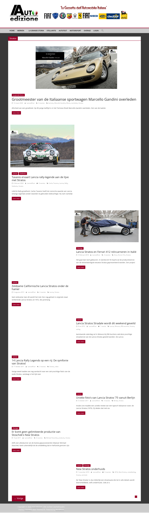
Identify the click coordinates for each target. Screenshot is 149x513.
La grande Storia (36, 30)
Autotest (63, 30)
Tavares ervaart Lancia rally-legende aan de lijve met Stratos (40, 178)
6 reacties (39, 438)
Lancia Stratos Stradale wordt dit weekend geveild (105, 323)
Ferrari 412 (121, 255)
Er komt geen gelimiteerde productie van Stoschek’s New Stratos (36, 433)
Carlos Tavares (54, 183)
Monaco (117, 326)
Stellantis (51, 30)
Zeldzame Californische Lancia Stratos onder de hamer (40, 287)
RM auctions (125, 326)
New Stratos (123, 472)
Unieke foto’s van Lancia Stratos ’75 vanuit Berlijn (105, 397)
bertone (50, 103)
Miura (68, 103)
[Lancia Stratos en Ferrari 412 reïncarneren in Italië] (107, 212)
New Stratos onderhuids (90, 469)
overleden (74, 103)
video (56, 367)
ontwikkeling (132, 472)
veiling (78, 329)
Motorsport (75, 30)
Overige (87, 30)
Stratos (81, 103)
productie (61, 438)
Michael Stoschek (52, 438)
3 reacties (106, 401)
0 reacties (41, 183)
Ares (115, 255)
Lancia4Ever (31, 103)
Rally (66, 183)
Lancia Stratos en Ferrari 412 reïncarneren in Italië (106, 251)
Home (12, 30)
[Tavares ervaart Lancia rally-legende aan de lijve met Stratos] (42, 126)
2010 (116, 472)
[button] (102, 30)
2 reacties (42, 292)
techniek (84, 475)
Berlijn (116, 401)
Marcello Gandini (59, 103)
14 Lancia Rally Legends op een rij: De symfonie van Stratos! (40, 362)
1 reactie (103, 326)
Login (96, 30)
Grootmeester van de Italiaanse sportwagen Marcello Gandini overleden (74, 99)
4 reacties (41, 103)
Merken (20, 30)
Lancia (15, 173)
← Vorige (18, 498)
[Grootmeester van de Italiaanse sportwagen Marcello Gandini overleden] (76, 47)
